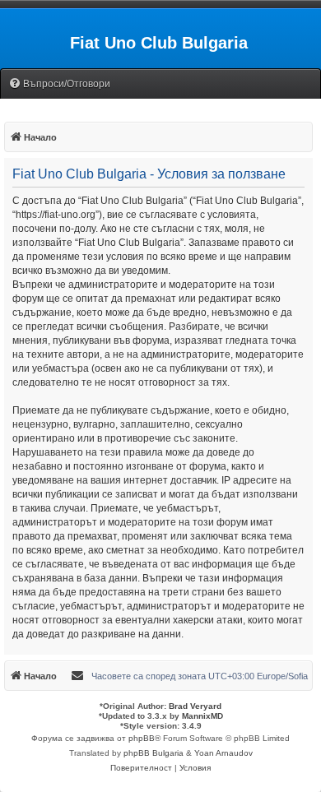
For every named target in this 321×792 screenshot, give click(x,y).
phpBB (141, 738)
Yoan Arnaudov (223, 752)
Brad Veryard (195, 706)
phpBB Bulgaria (153, 752)
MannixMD (202, 715)
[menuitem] (59, 84)
